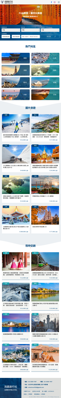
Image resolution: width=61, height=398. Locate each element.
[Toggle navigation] (59, 2)
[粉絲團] (51, 2)
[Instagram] (54, 2)
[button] (3, 14)
